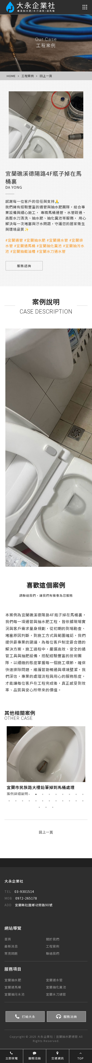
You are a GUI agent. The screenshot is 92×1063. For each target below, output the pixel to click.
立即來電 (11, 1058)
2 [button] (16, 794)
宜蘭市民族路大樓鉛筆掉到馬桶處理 (41, 787)
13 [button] (9, 801)
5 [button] (36, 794)
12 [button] (83, 794)
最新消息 (11, 946)
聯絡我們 (52, 953)
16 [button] (29, 801)
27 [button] (52, 807)
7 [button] (49, 794)
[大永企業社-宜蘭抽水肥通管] (31, 7)
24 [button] (83, 801)
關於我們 (52, 939)
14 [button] (16, 801)
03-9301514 (19, 891)
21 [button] (63, 801)
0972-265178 (20, 898)
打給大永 (28, 1016)
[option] (46, 762)
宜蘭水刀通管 (56, 994)
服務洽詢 (70, 1016)
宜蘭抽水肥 (12, 980)
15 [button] (22, 801)
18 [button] (42, 801)
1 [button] (9, 794)
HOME (11, 76)
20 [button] (56, 801)
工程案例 (52, 946)
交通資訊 (57, 1058)
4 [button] (29, 794)
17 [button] (36, 801)
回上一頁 (46, 76)
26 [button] (46, 807)
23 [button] (76, 801)
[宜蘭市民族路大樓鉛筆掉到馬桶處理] (46, 754)
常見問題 (11, 953)
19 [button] (49, 801)
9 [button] (63, 794)
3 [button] (22, 794)
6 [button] (42, 794)
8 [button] (56, 794)
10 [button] (69, 794)
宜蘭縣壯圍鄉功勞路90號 (28, 905)
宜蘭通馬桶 (12, 987)
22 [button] (69, 801)
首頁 (7, 939)
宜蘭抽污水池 (14, 994)
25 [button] (39, 807)
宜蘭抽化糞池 (56, 987)
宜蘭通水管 (54, 980)
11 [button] (76, 794)
